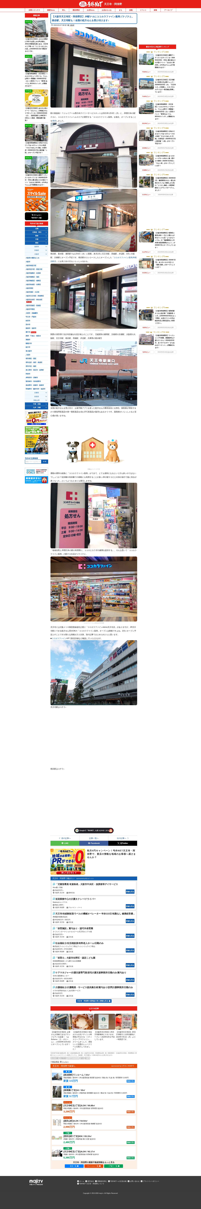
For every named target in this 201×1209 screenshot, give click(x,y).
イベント (143, 10)
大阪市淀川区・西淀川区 (34, 269)
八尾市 (28, 355)
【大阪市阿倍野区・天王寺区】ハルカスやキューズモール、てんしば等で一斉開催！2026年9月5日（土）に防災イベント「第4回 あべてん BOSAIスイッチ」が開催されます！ (165, 111)
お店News (90, 10)
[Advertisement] (157, 28)
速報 (155, 10)
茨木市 (28, 324)
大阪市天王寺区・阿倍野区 (35, 296)
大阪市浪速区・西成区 (33, 305)
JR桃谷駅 (63, 1058)
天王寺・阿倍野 (113, 4)
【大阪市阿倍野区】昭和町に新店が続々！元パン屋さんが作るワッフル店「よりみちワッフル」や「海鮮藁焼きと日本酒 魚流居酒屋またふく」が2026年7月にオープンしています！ (165, 240)
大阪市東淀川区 (31, 265)
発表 (54, 121)
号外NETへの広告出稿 (118, 1181)
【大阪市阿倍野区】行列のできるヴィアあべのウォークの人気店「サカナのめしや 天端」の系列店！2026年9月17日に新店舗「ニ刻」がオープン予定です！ (36, 147)
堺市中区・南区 (31, 366)
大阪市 (28, 262)
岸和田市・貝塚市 (32, 377)
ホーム (81, 1181)
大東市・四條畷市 (32, 313)
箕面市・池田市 (31, 328)
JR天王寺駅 (55, 1058)
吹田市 (28, 320)
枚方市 (28, 347)
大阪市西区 (29, 288)
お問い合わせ (135, 1181)
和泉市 (28, 374)
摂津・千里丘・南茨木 (33, 336)
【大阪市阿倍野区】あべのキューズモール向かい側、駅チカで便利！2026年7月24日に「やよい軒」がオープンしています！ (165, 161)
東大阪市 (29, 351)
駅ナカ (87, 1058)
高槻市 (28, 339)
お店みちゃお (107, 10)
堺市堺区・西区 (31, 358)
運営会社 (90, 1181)
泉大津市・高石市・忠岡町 (35, 370)
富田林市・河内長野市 (33, 381)
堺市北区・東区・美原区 (34, 362)
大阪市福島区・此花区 (33, 273)
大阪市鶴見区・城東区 (33, 280)
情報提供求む (102, 1181)
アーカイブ (168, 10)
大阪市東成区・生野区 (33, 284)
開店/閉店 (76, 10)
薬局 (82, 1058)
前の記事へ (66, 838)
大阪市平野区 (30, 309)
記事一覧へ (94, 838)
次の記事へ (121, 838)
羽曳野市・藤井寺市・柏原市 (35, 389)
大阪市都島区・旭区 (32, 277)
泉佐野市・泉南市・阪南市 (35, 385)
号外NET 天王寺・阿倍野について (91, 1184)
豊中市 (31, 332)
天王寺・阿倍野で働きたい (63, 878)
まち (120, 10)
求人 (63, 10)
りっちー (65, 1062)
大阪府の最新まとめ (32, 258)
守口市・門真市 (31, 317)
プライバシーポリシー (151, 1181)
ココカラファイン (59, 638)
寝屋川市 (29, 343)
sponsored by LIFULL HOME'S (122, 1066)
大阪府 (71, 25)
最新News (51, 10)
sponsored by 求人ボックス (85, 878)
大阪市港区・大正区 (32, 292)
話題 (131, 10)
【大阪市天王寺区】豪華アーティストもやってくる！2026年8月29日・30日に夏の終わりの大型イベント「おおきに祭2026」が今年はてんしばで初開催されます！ (36, 180)
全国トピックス (34, 10)
